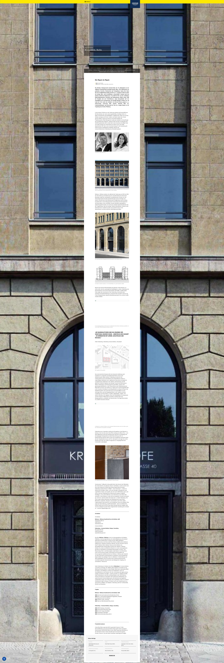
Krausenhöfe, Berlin (125, 649)
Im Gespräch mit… (93, 649)
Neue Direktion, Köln (109, 649)
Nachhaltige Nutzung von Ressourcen (94, 643)
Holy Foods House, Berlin (110, 642)
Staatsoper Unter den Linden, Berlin (127, 643)
